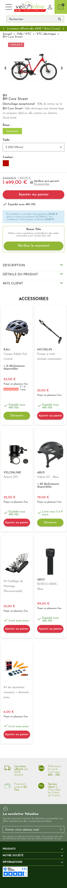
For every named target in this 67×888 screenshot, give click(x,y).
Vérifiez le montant (33, 246)
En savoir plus (41, 184)
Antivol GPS (11, 477)
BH (5, 95)
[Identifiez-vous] (50, 6)
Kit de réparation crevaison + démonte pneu (16, 692)
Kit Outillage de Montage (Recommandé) (13, 586)
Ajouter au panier (34, 194)
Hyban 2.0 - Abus (48, 477)
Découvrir (16, 415)
